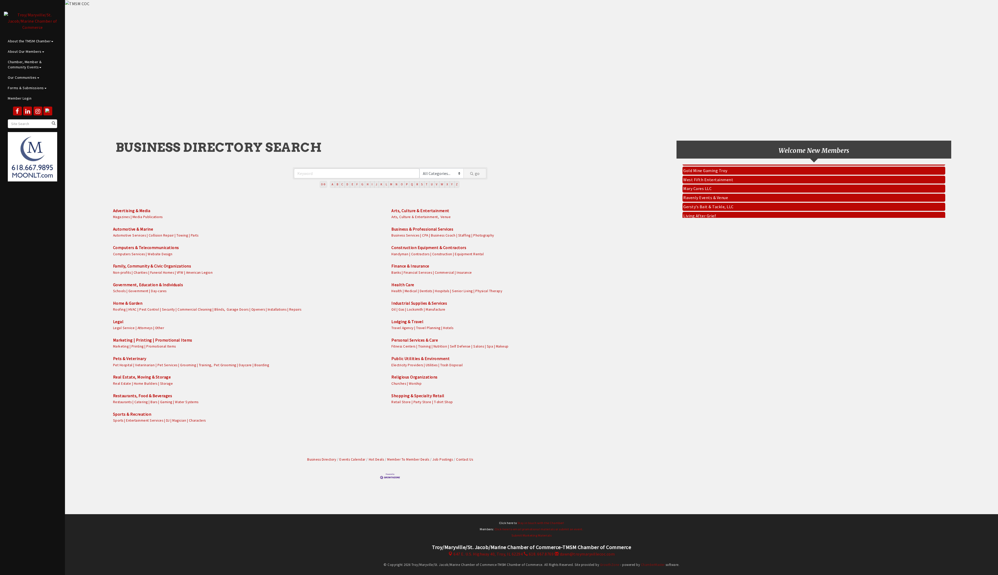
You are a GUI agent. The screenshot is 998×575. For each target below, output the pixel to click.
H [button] (368, 184)
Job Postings (442, 459)
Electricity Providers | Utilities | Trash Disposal (427, 365)
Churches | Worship (406, 383)
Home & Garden (128, 303)
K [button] (381, 184)
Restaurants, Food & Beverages (142, 395)
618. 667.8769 (541, 554)
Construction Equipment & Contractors (428, 247)
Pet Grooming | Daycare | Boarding (241, 365)
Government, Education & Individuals (148, 284)
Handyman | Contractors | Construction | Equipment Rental (437, 254)
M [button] (391, 184)
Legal (118, 321)
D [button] (347, 184)
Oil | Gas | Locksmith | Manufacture (418, 309)
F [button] (357, 184)
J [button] (376, 184)
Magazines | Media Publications (138, 217)
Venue (446, 217)
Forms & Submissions (26, 88)
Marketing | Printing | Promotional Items (152, 340)
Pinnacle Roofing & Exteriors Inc (714, 216)
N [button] (397, 184)
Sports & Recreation (132, 414)
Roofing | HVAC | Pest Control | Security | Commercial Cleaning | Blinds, (169, 309)
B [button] (337, 184)
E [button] (352, 184)
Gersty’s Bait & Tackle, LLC (708, 198)
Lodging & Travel (407, 321)
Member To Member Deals (408, 459)
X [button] (447, 184)
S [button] (422, 184)
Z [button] (457, 184)
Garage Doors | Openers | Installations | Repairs (264, 309)
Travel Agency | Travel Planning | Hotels (422, 328)
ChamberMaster (653, 565)
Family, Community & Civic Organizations (152, 266)
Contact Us (464, 459)
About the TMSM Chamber (29, 41)
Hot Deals (376, 459)
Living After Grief (699, 207)
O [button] (402, 184)
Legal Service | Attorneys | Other (138, 328)
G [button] (362, 184)
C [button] (342, 184)
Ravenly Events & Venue (705, 189)
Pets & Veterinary (129, 358)
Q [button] (412, 184)
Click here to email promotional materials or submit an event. (539, 529)
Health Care (402, 284)
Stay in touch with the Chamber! (540, 523)
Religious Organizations (414, 377)
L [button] (386, 184)
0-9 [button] (323, 184)
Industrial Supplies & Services (419, 303)
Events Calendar (352, 459)
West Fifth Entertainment (708, 171)
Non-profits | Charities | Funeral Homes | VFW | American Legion (163, 272)
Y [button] (452, 184)
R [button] (417, 184)
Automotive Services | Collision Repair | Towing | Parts (156, 235)
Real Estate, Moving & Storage (142, 377)
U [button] (432, 184)
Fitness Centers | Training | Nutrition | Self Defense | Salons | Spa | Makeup (450, 346)
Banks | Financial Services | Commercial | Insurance (431, 272)
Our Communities (22, 77)
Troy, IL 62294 (488, 554)
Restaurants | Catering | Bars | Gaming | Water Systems (156, 402)
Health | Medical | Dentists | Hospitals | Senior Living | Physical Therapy (446, 291)
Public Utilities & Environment (420, 358)
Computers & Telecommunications (146, 247)
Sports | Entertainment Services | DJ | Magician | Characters (159, 420)
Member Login (19, 98)
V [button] (437, 184)
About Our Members (25, 51)
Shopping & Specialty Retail (417, 395)
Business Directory (321, 459)
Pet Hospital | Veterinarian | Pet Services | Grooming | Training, (163, 365)
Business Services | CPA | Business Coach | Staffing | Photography (442, 235)
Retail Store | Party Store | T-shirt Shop (422, 402)
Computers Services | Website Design (143, 254)
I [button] (372, 184)
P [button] (407, 184)
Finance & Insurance (410, 266)
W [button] (442, 184)
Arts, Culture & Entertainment (420, 210)
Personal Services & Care (414, 340)
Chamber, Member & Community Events (25, 64)
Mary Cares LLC (697, 180)
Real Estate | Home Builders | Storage (143, 383)
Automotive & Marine (133, 229)
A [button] (332, 184)
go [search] (477, 173)
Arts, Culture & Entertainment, (415, 217)
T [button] (427, 184)
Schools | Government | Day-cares (140, 291)
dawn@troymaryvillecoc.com (587, 554)
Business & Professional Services (422, 229)
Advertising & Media (131, 210)
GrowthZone (609, 565)
